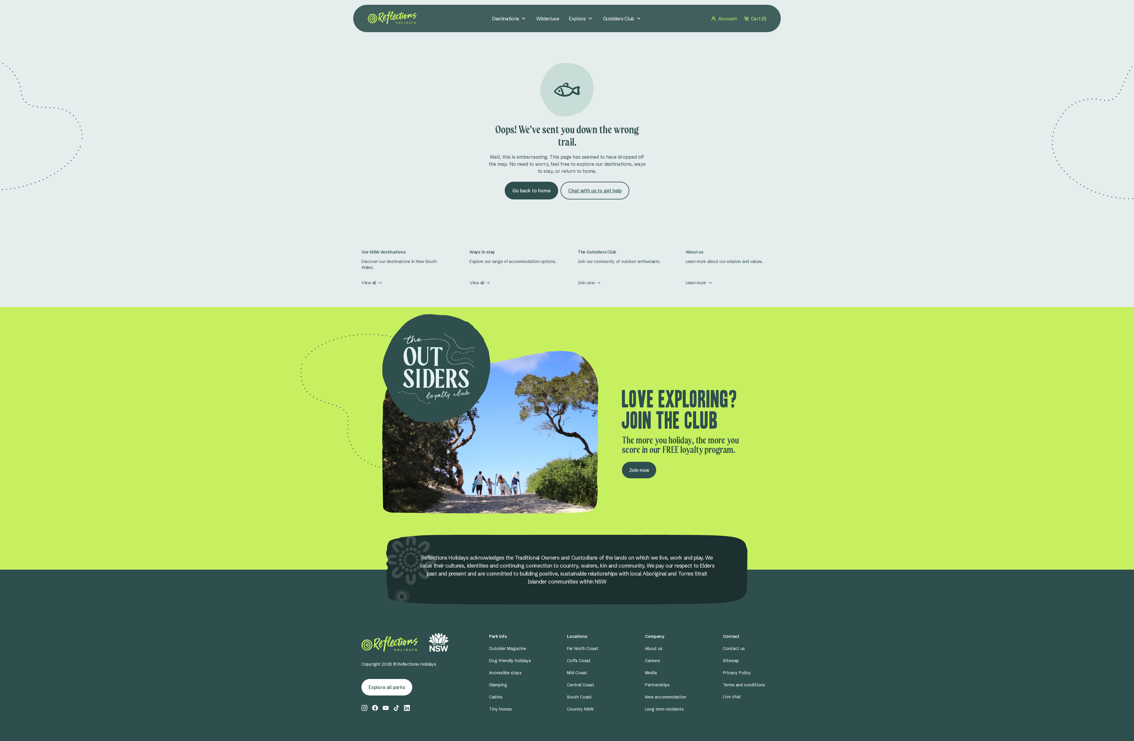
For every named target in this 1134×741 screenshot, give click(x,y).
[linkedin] (407, 708)
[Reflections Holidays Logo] (392, 17)
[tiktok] (396, 708)
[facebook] (375, 708)
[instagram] (364, 708)
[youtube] (386, 708)
